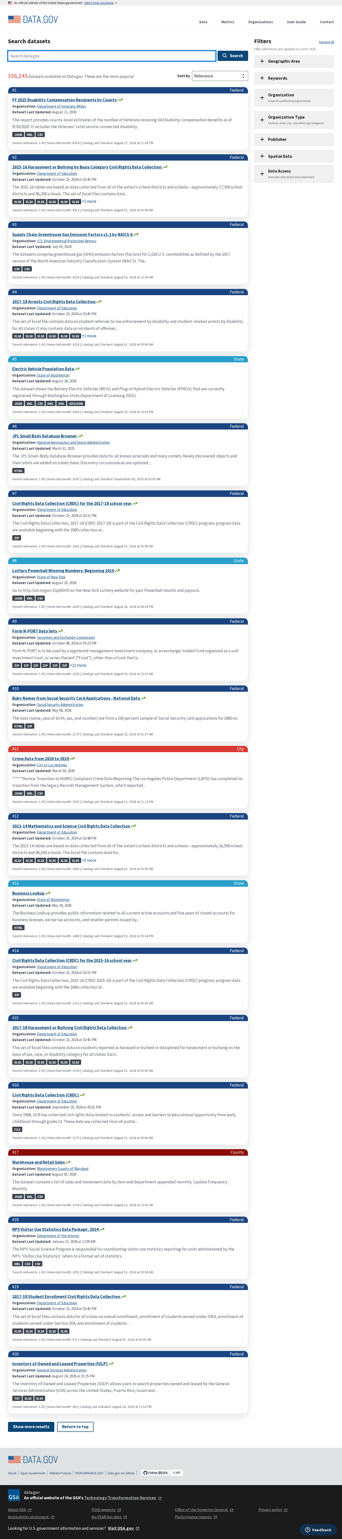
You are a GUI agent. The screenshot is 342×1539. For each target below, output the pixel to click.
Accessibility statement (29, 1516)
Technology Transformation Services (120, 1498)
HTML (18, 470)
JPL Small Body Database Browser (45, 436)
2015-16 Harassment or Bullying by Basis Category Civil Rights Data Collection (87, 167)
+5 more (89, 860)
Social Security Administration (60, 704)
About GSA (17, 1509)
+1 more (89, 201)
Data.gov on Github (121, 1473)
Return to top (75, 1426)
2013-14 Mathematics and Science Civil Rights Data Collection (71, 826)
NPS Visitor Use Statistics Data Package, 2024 (55, 1229)
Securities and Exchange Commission (66, 637)
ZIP (16, 538)
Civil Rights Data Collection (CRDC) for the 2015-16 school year (72, 960)
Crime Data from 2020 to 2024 (41, 758)
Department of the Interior (58, 1235)
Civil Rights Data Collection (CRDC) (46, 1095)
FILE (17, 1129)
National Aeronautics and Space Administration (73, 442)
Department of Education (57, 173)
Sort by (183, 76)
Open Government (33, 1473)
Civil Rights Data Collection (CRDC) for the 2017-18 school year (72, 503)
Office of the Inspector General (202, 1509)
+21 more (78, 665)
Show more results (31, 1426)
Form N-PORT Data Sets (35, 631)
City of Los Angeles (52, 765)
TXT (17, 1398)
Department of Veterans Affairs (61, 106)
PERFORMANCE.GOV (89, 1473)
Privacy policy (271, 1509)
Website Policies (60, 1473)
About (12, 1473)
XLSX (17, 202)
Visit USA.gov (121, 1528)
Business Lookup (28, 893)
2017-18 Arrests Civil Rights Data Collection (54, 301)
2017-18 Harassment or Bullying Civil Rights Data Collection (69, 1027)
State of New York (51, 577)
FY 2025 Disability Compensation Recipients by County (65, 100)
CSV (40, 134)
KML (50, 403)
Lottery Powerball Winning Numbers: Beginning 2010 (63, 570)
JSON (18, 134)
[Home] (33, 19)
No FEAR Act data (107, 1516)
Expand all (326, 42)
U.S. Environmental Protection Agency (66, 240)
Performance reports (193, 1516)
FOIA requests (104, 1509)
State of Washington (53, 375)
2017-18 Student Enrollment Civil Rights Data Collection (66, 1296)
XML (30, 134)
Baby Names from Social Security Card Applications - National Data (76, 698)
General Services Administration (62, 1370)
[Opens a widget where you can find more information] (318, 1530)
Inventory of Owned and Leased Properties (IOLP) (60, 1363)
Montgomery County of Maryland (62, 1168)
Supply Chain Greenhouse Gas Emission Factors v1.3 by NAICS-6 (72, 234)
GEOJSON (76, 403)
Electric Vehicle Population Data (43, 369)
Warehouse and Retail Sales (39, 1162)
